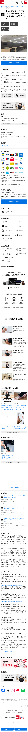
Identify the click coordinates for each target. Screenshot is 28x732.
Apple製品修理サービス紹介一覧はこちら (14, 432)
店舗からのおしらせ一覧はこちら (14, 462)
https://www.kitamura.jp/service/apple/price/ (11, 585)
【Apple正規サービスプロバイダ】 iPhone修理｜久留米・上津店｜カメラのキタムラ (15, 496)
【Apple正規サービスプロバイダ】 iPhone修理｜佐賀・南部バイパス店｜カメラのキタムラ (15, 507)
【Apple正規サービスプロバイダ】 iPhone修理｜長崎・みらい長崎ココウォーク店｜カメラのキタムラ (15, 520)
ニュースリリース (19, 710)
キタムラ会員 (21, 1)
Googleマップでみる (14, 487)
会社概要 (8, 712)
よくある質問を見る (6, 651)
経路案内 (7, 729)
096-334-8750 (4, 145)
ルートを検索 (20, 123)
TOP (2, 6)
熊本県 (21, 6)
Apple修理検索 (14, 6)
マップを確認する (7, 123)
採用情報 (14, 712)
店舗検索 (7, 6)
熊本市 (2, 8)
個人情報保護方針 (8, 710)
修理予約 (20, 729)
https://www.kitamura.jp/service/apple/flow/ (11, 601)
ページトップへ (23, 706)
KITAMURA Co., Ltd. (11, 722)
